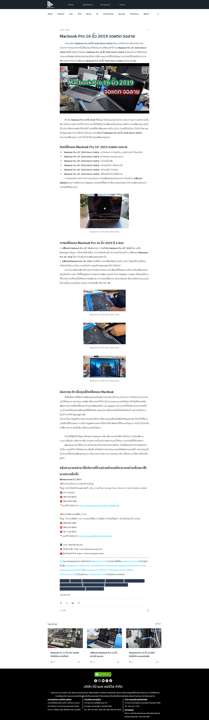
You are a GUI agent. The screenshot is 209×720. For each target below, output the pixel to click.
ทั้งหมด (50, 14)
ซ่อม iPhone (134, 14)
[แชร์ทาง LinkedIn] (73, 603)
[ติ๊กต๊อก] (110, 680)
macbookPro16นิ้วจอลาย (114, 581)
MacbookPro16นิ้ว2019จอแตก (94, 585)
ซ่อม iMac (121, 14)
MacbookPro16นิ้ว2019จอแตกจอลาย (72, 589)
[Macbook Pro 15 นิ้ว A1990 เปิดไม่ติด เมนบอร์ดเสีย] (143, 638)
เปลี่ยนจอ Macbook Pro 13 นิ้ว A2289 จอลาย (103, 654)
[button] (105, 4)
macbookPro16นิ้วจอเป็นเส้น (134, 581)
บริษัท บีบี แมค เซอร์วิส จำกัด (103, 686)
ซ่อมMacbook (76, 581)
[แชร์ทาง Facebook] (61, 603)
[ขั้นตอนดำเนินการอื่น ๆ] (147, 29)
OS (97, 14)
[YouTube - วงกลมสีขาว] (103, 680)
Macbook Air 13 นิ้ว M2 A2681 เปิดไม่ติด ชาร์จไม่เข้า (65, 654)
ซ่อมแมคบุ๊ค (64, 581)
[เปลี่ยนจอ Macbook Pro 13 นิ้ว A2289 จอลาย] (104, 638)
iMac (71, 14)
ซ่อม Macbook (108, 14)
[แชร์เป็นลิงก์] (79, 603)
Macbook (60, 14)
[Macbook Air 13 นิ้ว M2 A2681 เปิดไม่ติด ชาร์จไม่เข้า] (65, 638)
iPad (79, 14)
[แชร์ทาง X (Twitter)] (67, 603)
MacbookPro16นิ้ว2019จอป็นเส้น (71, 585)
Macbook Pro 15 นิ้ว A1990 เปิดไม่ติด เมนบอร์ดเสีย (142, 654)
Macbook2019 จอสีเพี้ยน (94, 589)
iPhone (88, 14)
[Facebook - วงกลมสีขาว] (95, 680)
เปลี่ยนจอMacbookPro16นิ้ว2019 (93, 581)
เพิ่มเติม (146, 14)
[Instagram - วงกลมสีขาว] (106, 680)
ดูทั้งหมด (158, 624)
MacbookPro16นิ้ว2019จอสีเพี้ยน (116, 585)
